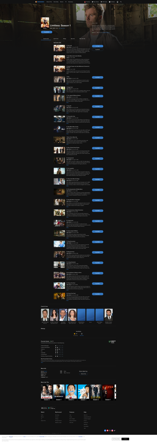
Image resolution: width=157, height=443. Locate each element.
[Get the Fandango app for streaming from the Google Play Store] (52, 408)
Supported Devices (87, 416)
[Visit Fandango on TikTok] (115, 430)
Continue (125, 438)
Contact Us (86, 422)
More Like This (82, 38)
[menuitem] (104, 2)
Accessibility (86, 426)
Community (75, 335)
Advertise (85, 424)
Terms (24, 436)
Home (42, 415)
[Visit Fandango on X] (110, 430)
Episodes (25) (46, 38)
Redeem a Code (58, 422)
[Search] (121, 2)
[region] (78, 439)
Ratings (64, 38)
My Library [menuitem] (70, 1)
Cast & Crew (56, 38)
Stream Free (43, 420)
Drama (45, 371)
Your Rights (80, 436)
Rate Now (82, 335)
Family (71, 416)
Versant (11, 436)
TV (41, 418)
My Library (57, 415)
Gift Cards (71, 422)
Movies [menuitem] (61, 1)
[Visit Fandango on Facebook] (105, 430)
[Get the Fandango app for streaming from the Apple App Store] (44, 408)
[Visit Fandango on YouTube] (107, 430)
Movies (42, 416)
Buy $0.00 (98, 49)
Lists (70, 415)
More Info (73, 38)
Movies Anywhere (73, 420)
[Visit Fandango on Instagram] (112, 430)
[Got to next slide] (116, 392)
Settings (56, 418)
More (68, 83)
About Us (85, 415)
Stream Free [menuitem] (49, 1)
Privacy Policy (41, 436)
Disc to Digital (72, 418)
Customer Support (87, 418)
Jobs (85, 428)
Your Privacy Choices (116, 438)
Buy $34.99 (46, 32)
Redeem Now (83, 373)
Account (56, 416)
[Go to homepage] (39, 2)
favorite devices (105, 32)
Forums (85, 420)
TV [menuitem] (65, 1)
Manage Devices (58, 420)
